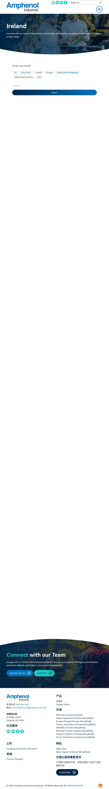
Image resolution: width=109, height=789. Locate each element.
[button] (99, 9)
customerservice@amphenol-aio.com (29, 707)
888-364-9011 (22, 704)
